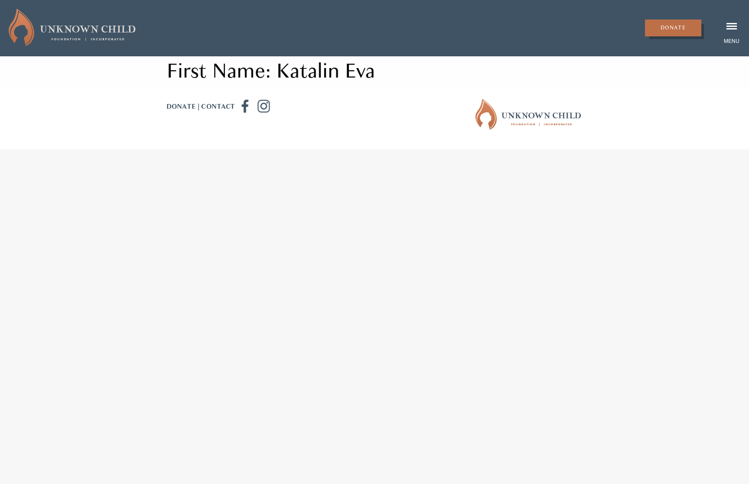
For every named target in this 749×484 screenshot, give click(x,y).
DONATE (181, 106)
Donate (673, 28)
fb (244, 106)
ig (263, 106)
